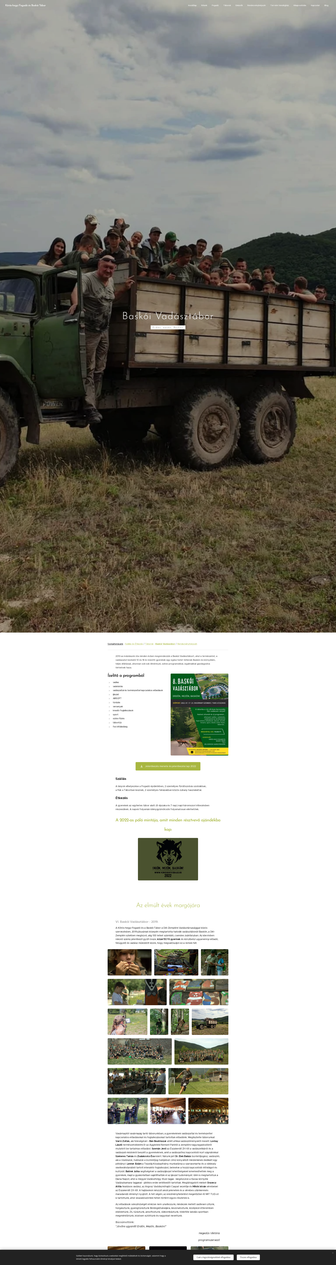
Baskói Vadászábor (165, 644)
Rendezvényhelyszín (187, 644)
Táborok (149, 644)
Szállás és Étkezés (134, 644)
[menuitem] (192, 5)
